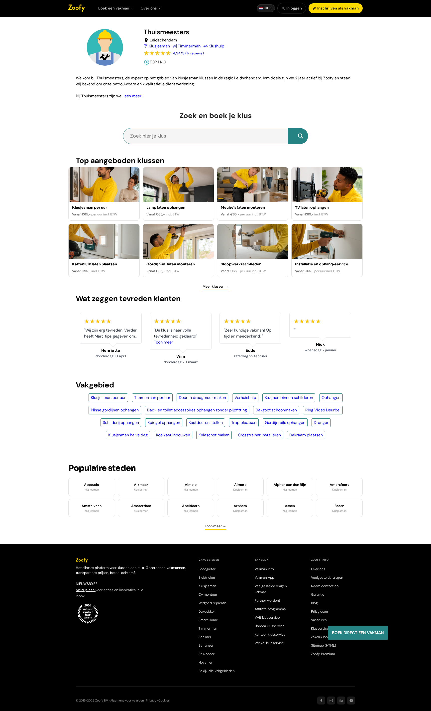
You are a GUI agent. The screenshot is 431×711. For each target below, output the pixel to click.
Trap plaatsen (243, 422)
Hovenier (206, 662)
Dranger (321, 422)
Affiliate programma (270, 609)
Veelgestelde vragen (327, 577)
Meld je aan (86, 590)
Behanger (206, 645)
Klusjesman (207, 586)
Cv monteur (208, 594)
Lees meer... (132, 96)
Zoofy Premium (323, 654)
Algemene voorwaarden (127, 701)
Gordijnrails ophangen (285, 422)
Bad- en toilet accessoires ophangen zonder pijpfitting (197, 410)
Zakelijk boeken (323, 637)
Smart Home (208, 620)
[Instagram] (331, 701)
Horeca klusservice (270, 626)
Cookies (164, 701)
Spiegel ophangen (163, 422)
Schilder (205, 637)
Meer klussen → (215, 286)
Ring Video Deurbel (322, 410)
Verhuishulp (245, 397)
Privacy (151, 701)
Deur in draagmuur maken (202, 397)
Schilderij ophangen (121, 422)
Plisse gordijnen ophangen (115, 410)
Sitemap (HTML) (323, 645)
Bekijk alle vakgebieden (217, 671)
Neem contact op (324, 586)
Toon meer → (215, 526)
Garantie (317, 594)
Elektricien (207, 577)
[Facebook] (321, 701)
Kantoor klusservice (270, 634)
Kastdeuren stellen (206, 422)
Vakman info (264, 569)
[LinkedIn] (341, 701)
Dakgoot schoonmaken (276, 410)
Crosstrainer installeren (259, 435)
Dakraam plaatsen (306, 435)
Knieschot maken (214, 435)
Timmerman (208, 628)
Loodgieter (207, 569)
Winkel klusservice (269, 643)
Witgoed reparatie (213, 603)
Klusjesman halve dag (128, 435)
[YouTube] (351, 701)
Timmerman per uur (152, 397)
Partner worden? (268, 600)
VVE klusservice (267, 617)
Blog (314, 603)
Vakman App (264, 577)
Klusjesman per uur (108, 397)
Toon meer (163, 342)
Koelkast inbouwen (173, 435)
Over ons (318, 569)
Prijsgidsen (319, 611)
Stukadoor (207, 654)
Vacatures (319, 620)
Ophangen (331, 397)
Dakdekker (207, 611)
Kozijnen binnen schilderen (289, 397)
